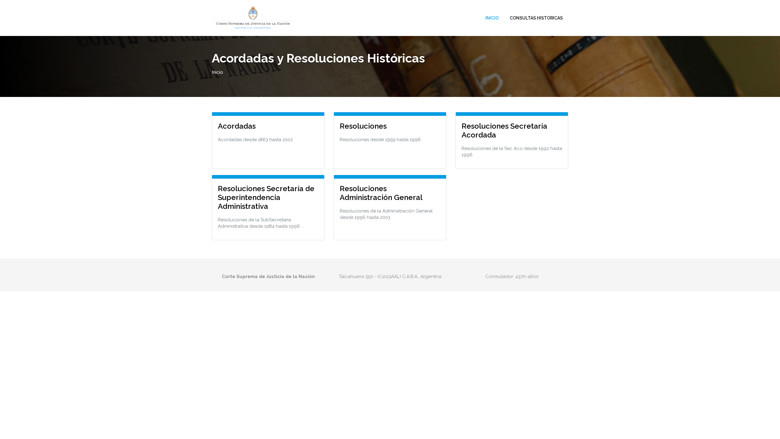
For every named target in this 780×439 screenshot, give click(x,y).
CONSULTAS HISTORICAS (536, 18)
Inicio (492, 18)
